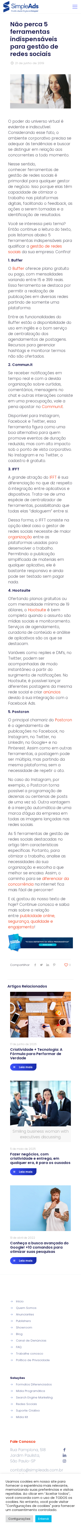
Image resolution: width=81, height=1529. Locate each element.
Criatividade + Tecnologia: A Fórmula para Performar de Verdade (36, 1054)
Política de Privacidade (33, 1360)
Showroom (24, 1327)
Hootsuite (37, 610)
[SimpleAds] (20, 6)
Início (20, 1301)
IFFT (53, 477)
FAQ (19, 1347)
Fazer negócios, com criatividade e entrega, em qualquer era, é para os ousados (40, 1158)
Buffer (18, 268)
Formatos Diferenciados (34, 1384)
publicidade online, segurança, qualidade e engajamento (31, 921)
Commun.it (52, 406)
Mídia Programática (30, 1391)
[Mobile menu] (75, 7)
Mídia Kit (22, 1417)
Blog (19, 1334)
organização (20, 537)
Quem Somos (26, 1308)
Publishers (23, 1321)
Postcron (63, 720)
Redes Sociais (26, 1404)
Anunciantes (25, 1314)
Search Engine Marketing (34, 1397)
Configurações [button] (19, 1519)
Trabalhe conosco (29, 1353)
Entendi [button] (43, 1519)
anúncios (52, 692)
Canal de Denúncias (31, 1340)
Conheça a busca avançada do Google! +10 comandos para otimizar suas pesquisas (39, 1247)
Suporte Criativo (28, 1410)
